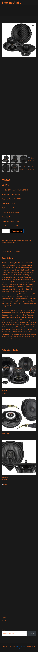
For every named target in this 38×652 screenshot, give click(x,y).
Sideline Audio (20, 646)
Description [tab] (7, 251)
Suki (19, 648)
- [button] (2, 231)
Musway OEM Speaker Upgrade (18, 240)
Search (4, 630)
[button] (33, 25)
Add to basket (17, 231)
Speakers (15, 242)
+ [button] (8, 231)
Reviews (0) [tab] (18, 251)
